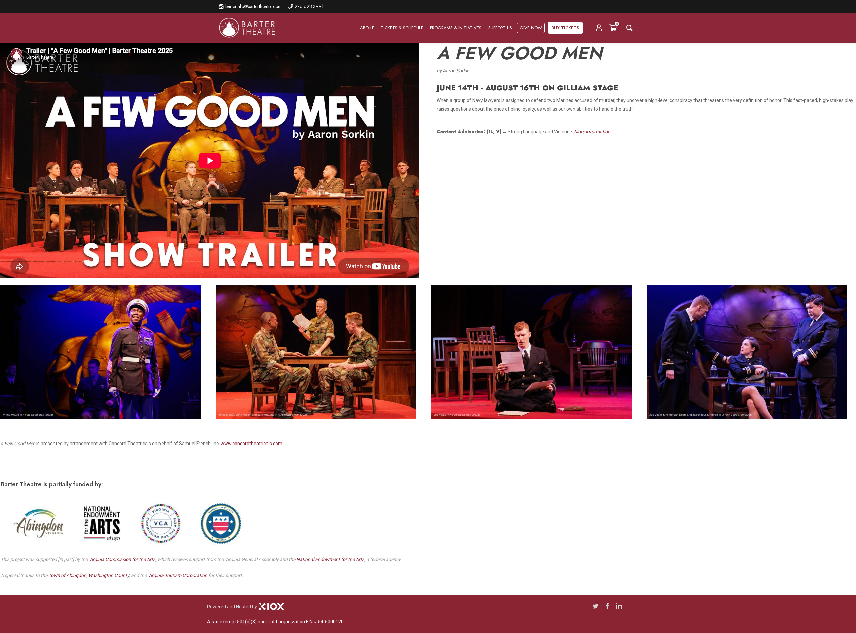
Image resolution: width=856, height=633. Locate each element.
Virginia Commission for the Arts (122, 559)
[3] (319, 353)
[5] (534, 353)
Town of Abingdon (67, 575)
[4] (750, 353)
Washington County (108, 575)
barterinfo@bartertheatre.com (253, 6)
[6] (104, 353)
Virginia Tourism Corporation (177, 575)
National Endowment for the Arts (330, 559)
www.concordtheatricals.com (251, 443)
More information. (593, 131)
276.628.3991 (309, 6)
